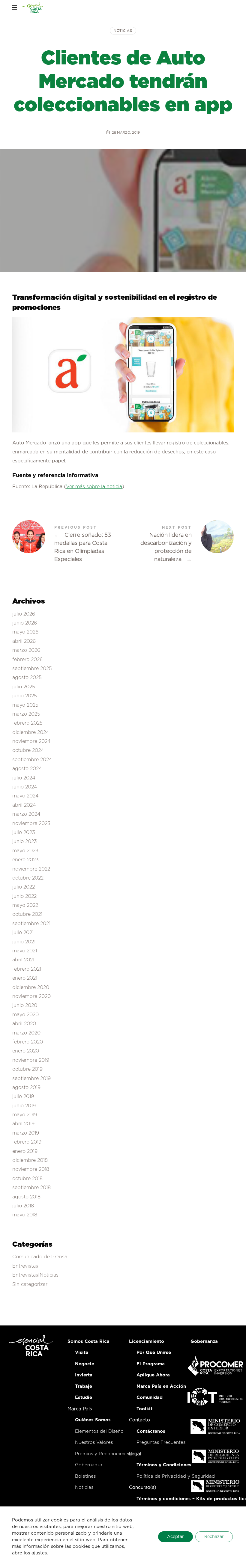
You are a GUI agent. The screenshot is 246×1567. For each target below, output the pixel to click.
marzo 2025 (26, 714)
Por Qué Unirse (153, 1352)
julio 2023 (23, 832)
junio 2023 (24, 841)
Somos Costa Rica (89, 1341)
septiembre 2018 (31, 1187)
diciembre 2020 (30, 987)
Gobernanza (88, 1465)
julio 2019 (23, 1096)
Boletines (85, 1476)
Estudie (83, 1397)
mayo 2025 (25, 704)
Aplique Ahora (153, 1375)
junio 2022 (24, 896)
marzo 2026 (26, 650)
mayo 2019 (24, 1114)
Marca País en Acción (161, 1386)
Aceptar (175, 1537)
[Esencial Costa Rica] (33, 7)
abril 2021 (23, 959)
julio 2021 (23, 932)
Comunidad (149, 1397)
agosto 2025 (27, 677)
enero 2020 (25, 1051)
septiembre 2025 (32, 668)
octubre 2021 (27, 914)
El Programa (150, 1364)
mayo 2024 (25, 796)
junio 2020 (24, 1005)
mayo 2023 (25, 850)
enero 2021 (24, 978)
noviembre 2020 (31, 996)
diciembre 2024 (30, 732)
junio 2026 (24, 623)
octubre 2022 (28, 878)
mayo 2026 (25, 632)
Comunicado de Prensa (39, 1256)
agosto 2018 (26, 1196)
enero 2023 (25, 859)
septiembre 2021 (31, 923)
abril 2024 (24, 805)
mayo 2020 (25, 1014)
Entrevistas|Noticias (35, 1275)
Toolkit (144, 1409)
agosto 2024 (27, 768)
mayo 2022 (25, 905)
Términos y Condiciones (163, 1465)
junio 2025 (24, 695)
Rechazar (214, 1537)
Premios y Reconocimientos (106, 1454)
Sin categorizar (29, 1284)
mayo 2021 (24, 950)
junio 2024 (24, 787)
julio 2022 (23, 887)
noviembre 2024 (31, 741)
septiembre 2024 (32, 759)
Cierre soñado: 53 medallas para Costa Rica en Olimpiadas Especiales (67, 545)
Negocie (84, 1364)
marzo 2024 (26, 814)
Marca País (80, 1409)
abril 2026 (24, 641)
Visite (81, 1352)
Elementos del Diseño (99, 1431)
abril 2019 (23, 1123)
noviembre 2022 (31, 868)
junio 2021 (23, 941)
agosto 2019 (26, 1087)
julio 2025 (23, 686)
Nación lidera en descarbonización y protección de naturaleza (178, 545)
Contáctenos (150, 1431)
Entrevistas (25, 1265)
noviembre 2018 (30, 1169)
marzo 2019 (25, 1133)
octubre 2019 (27, 1069)
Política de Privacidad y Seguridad (175, 1476)
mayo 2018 (24, 1214)
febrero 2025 (27, 723)
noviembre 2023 (31, 823)
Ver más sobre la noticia (94, 486)
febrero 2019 (26, 1142)
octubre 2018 (27, 1178)
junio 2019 (24, 1105)
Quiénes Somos (93, 1420)
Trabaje (83, 1386)
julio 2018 (23, 1205)
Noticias (123, 30)
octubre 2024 (28, 750)
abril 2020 (24, 1023)
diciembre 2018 (30, 1160)
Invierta (83, 1375)
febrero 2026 (27, 659)
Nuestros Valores (94, 1442)
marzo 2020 (26, 1032)
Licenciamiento (146, 1341)
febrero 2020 (27, 1042)
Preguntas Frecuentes (160, 1442)
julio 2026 (23, 613)
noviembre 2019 (30, 1060)
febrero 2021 (26, 968)
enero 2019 (25, 1151)
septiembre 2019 (31, 1078)
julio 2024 (23, 777)
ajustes (39, 1553)
